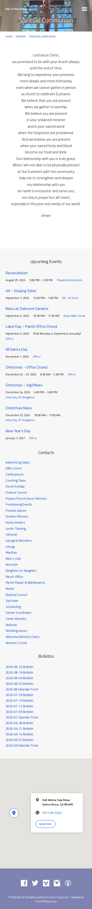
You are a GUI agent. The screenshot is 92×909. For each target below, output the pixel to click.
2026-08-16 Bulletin (19, 672)
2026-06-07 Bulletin (19, 739)
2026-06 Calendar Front (22, 745)
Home (9, 36)
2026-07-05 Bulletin (19, 711)
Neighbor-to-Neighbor (21, 570)
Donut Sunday (15, 486)
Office (9, 339)
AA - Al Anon (70, 298)
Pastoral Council (16, 594)
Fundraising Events (19, 504)
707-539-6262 (52, 812)
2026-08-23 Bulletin (19, 666)
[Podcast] (68, 883)
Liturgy (10, 546)
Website (11, 624)
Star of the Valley (16, 9)
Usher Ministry (16, 618)
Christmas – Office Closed (26, 367)
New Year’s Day (18, 431)
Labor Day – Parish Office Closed (31, 326)
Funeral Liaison (16, 510)
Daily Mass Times (74, 316)
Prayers (21, 36)
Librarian (11, 534)
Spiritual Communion (42, 36)
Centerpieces (15, 474)
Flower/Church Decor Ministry (26, 498)
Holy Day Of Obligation (20, 397)
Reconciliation (17, 273)
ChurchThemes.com (46, 901)
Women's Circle (16, 642)
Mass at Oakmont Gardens (27, 308)
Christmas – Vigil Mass (24, 385)
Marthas (11, 552)
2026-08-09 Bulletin (19, 678)
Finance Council (16, 492)
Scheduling (13, 606)
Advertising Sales (18, 462)
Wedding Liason (16, 630)
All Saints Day (16, 349)
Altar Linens (14, 468)
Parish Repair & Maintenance (25, 582)
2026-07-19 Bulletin (19, 700)
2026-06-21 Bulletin (19, 728)
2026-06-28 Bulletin (19, 722)
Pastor (10, 588)
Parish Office (14, 576)
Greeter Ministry (17, 516)
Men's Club (13, 558)
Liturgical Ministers (19, 540)
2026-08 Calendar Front (22, 689)
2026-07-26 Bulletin (19, 694)
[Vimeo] (46, 883)
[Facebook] (24, 883)
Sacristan (12, 600)
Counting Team (16, 480)
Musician (12, 564)
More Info (45, 824)
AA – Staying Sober (21, 291)
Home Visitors (15, 522)
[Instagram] (57, 883)
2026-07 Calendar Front (22, 717)
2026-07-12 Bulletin (19, 706)
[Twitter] (35, 883)
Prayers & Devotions (69, 280)
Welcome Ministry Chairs (23, 636)
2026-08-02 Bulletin (19, 683)
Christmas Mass (19, 408)
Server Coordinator (19, 612)
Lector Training (16, 528)
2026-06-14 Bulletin (19, 734)
